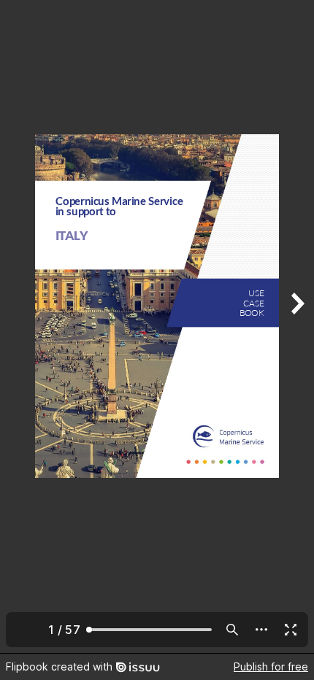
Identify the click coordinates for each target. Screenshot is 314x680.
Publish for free (271, 666)
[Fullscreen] (290, 629)
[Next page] (296, 326)
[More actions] (261, 629)
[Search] (232, 629)
